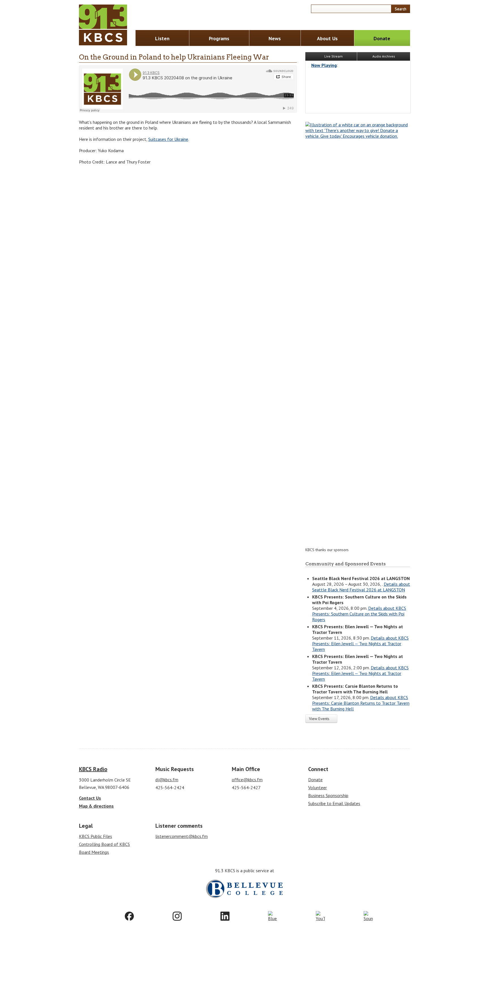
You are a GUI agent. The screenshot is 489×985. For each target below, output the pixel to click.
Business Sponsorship (328, 795)
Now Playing (324, 65)
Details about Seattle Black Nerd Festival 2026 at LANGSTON (361, 587)
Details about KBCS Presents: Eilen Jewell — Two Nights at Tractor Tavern (360, 643)
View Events (320, 718)
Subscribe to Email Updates (334, 803)
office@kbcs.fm (247, 779)
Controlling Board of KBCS (104, 844)
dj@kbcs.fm (166, 779)
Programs (219, 38)
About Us (327, 38)
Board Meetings (94, 852)
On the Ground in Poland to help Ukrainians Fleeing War (174, 57)
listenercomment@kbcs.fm (181, 836)
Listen (162, 38)
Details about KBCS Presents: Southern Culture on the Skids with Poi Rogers (359, 613)
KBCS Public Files (95, 836)
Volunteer (317, 787)
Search (400, 8)
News (275, 38)
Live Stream (333, 56)
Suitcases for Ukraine (168, 139)
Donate (382, 38)
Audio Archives (383, 56)
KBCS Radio (93, 769)
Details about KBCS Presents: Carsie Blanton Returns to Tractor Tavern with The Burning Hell (360, 703)
